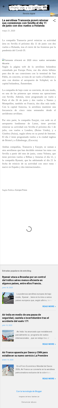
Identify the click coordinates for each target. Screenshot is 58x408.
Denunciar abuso (29, 402)
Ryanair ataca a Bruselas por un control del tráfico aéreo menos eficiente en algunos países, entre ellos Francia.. (24, 280)
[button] (54, 21)
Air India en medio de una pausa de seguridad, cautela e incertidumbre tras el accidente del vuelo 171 (25, 318)
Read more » (49, 306)
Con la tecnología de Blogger (29, 391)
